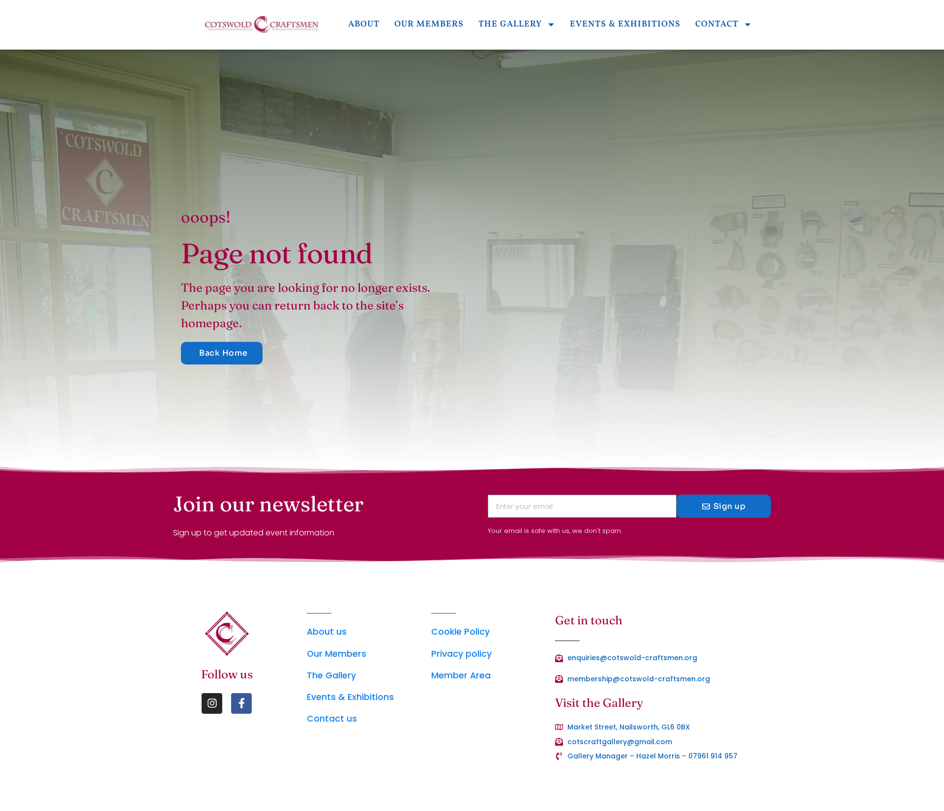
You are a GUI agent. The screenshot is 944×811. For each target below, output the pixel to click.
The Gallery (510, 24)
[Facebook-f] (241, 703)
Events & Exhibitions (625, 24)
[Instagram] (212, 703)
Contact (716, 24)
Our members (429, 24)
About (364, 24)
